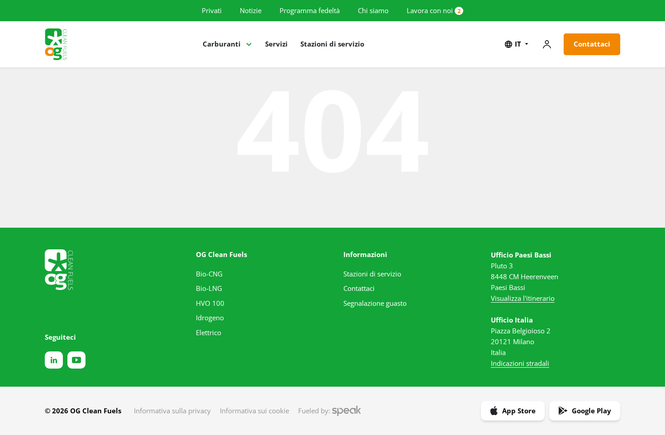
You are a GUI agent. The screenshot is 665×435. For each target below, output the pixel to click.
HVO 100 (210, 303)
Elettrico (208, 332)
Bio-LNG (209, 288)
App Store (519, 410)
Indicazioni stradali (520, 363)
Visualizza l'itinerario (523, 298)
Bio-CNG (209, 273)
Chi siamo (373, 10)
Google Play (591, 410)
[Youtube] (76, 360)
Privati (212, 10)
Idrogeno (210, 317)
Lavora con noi (430, 10)
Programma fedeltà (310, 10)
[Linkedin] (54, 360)
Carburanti (222, 43)
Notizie (250, 10)
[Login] (547, 44)
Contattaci (592, 43)
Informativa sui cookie (254, 410)
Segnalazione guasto (375, 303)
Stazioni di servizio (332, 43)
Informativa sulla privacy (172, 410)
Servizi (276, 43)
